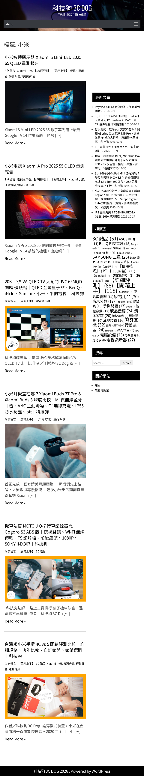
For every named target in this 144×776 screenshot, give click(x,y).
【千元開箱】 (44, 419)
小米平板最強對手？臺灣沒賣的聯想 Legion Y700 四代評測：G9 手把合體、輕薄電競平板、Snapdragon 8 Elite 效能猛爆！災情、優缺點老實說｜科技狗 (117, 199)
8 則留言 (10, 71)
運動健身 (14, 669)
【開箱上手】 (60, 71)
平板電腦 (122, 301)
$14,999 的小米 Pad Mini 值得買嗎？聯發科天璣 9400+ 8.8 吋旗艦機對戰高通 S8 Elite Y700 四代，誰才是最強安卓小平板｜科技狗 (117, 179)
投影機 (130, 306)
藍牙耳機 (59, 419)
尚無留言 (10, 301)
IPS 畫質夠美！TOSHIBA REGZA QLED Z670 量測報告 (115, 214)
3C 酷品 (41, 551)
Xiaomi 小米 (24, 71)
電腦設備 (112, 334)
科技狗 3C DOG (72, 8)
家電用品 (126, 296)
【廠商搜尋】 (122, 275)
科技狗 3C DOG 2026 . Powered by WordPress (72, 771)
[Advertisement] (118, 63)
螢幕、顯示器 (25, 185)
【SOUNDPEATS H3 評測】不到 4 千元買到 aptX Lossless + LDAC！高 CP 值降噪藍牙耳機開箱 (117, 120)
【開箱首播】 (125, 292)
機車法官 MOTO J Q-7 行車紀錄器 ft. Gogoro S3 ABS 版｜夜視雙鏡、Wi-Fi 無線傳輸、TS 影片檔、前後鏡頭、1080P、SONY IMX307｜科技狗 (45, 535)
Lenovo (106, 248)
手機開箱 (114, 305)
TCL (103, 261)
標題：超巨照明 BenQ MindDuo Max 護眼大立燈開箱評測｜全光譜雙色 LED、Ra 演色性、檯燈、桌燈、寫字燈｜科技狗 (117, 162)
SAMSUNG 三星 (110, 257)
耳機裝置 (114, 320)
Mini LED (130, 248)
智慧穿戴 (69, 663)
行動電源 (110, 330)
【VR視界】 (109, 266)
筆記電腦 (120, 316)
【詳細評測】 (42, 71)
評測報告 (14, 76)
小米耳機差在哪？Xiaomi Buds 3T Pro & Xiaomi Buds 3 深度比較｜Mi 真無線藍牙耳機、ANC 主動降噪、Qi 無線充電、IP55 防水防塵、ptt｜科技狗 (44, 403)
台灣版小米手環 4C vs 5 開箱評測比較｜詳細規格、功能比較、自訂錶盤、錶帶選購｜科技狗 (45, 650)
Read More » (15, 142)
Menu (9, 24)
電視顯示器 (28, 76)
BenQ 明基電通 (114, 243)
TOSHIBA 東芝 (119, 262)
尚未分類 (103, 301)
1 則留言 (10, 179)
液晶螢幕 (10, 185)
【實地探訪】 (101, 275)
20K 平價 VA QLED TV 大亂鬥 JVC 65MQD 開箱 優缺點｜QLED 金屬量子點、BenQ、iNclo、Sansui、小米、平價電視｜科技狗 (44, 287)
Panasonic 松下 (103, 252)
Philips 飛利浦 (124, 252)
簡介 (97, 385)
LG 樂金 (118, 248)
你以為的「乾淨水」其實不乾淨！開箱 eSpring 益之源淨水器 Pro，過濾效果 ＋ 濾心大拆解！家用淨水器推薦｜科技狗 (117, 135)
